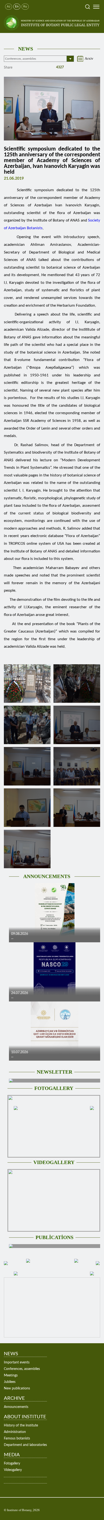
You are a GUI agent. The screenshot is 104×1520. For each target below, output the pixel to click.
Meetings (11, 1375)
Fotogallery (12, 1463)
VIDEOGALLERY (53, 1162)
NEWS (25, 49)
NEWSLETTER (54, 1072)
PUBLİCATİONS (55, 1237)
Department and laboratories (25, 1445)
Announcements (16, 1407)
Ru (25, 6)
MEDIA (12, 1454)
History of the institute (21, 1425)
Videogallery (13, 1470)
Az (8, 6)
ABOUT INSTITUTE (25, 1416)
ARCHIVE (14, 1398)
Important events (17, 1362)
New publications (17, 1388)
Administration (15, 1432)
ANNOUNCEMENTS (46, 876)
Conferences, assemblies (22, 1369)
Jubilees (9, 1382)
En (17, 6)
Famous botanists (17, 1438)
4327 (59, 67)
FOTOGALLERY (53, 1088)
